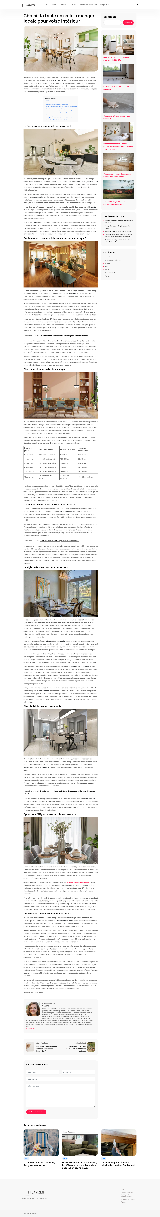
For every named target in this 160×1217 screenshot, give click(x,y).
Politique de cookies (128, 1199)
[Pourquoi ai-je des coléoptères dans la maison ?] (118, 74)
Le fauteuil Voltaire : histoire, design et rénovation (39, 1164)
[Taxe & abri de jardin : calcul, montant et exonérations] (118, 189)
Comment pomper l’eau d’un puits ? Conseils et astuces (76, 1048)
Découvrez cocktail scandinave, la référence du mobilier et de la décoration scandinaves (79, 1165)
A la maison (63, 5)
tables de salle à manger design (77, 882)
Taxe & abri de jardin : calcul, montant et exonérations (115, 202)
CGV (122, 1189)
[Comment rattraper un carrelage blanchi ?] (118, 103)
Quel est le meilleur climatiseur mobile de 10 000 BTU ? (116, 58)
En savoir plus (30, 1028)
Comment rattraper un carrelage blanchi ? (116, 117)
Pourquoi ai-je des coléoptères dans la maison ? (118, 88)
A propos (124, 1202)
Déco (46, 5)
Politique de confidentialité (126, 1196)
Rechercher (109, 17)
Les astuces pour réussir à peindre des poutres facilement (118, 1164)
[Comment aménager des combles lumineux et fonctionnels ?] (118, 162)
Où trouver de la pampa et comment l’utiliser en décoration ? (46, 1048)
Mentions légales (127, 1192)
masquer (47, 100)
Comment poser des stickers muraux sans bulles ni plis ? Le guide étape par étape (118, 146)
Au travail (108, 263)
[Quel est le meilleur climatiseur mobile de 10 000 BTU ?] (118, 45)
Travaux (73, 5)
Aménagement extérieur (88, 5)
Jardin (54, 5)
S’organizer (104, 5)
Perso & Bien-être (110, 273)
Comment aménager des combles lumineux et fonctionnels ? (117, 175)
